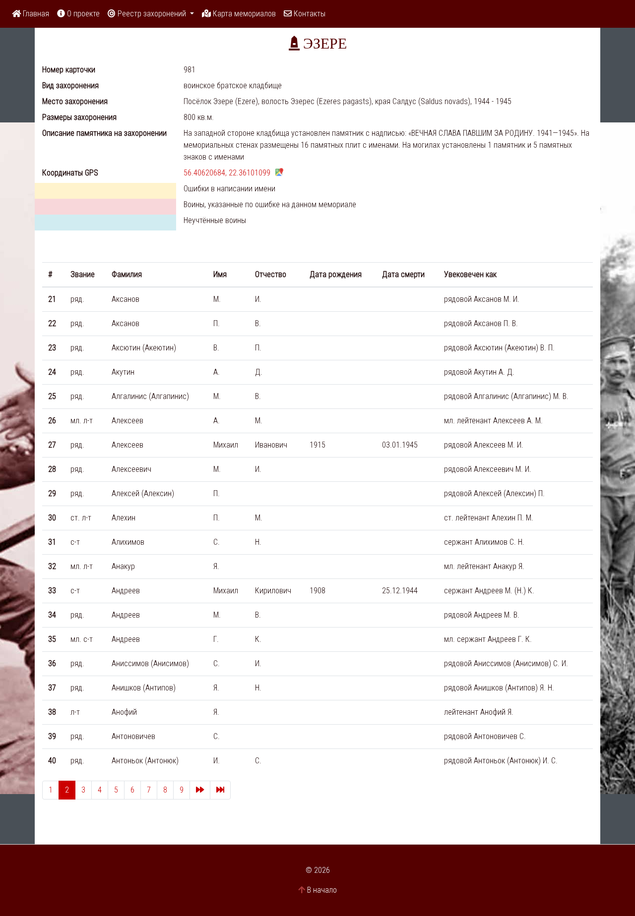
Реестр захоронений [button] (152, 13)
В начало (322, 890)
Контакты (308, 13)
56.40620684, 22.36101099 (227, 172)
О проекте (82, 13)
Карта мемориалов (243, 13)
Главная (35, 13)
